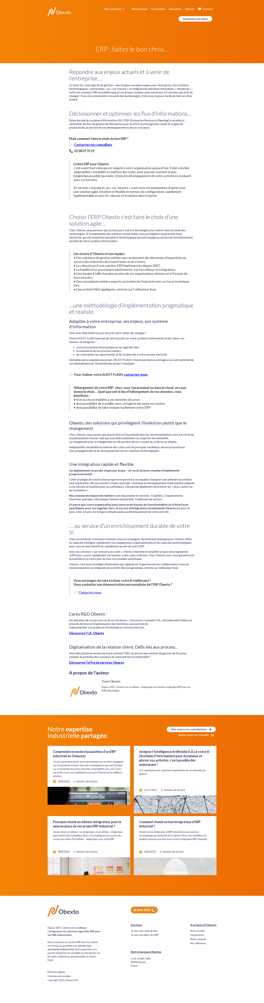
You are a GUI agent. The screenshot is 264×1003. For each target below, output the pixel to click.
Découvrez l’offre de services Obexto (96, 663)
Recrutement (140, 8)
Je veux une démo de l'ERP (145, 935)
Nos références (198, 943)
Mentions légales (56, 972)
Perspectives (197, 935)
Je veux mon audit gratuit (144, 931)
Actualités (175, 8)
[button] (116, 9)
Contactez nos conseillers (93, 145)
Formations (158, 8)
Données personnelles (59, 976)
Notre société (197, 931)
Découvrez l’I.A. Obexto (86, 633)
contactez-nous (136, 375)
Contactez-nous (90, 592)
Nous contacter (198, 939)
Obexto (189, 8)
